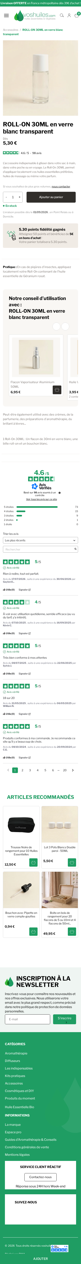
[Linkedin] (39, 1213)
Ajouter (40, 1259)
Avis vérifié (13, 567)
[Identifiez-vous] (69, 15)
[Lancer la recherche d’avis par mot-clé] (75, 549)
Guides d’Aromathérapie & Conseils (30, 1140)
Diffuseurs (12, 1061)
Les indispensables (19, 1068)
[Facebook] (18, 1213)
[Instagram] (29, 1213)
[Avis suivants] (73, 770)
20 (65, 770)
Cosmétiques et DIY (19, 1091)
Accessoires (14, 1083)
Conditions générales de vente (27, 1147)
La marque (13, 1125)
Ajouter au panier (51, 197)
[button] (56, 326)
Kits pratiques (15, 1076)
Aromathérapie (16, 1053)
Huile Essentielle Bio (19, 1107)
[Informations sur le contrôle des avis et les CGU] (59, 492)
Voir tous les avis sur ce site (41, 499)
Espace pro (13, 1132)
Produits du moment (20, 1098)
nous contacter (61, 186)
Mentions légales (17, 1155)
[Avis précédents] (8, 770)
